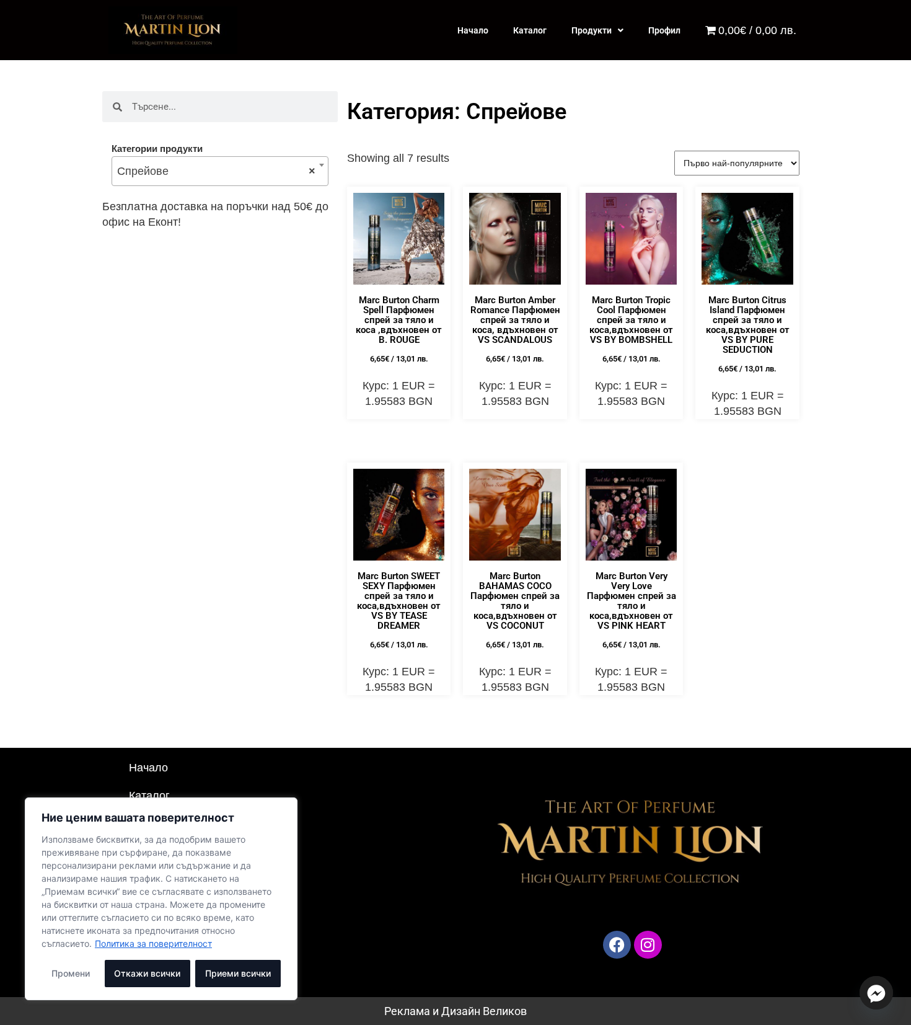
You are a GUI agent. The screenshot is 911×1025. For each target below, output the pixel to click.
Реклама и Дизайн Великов (455, 1011)
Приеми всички (238, 973)
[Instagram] (648, 945)
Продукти (591, 30)
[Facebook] (617, 945)
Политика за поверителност (153, 943)
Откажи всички (147, 973)
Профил (664, 30)
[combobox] (220, 171)
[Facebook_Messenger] (876, 992)
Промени (70, 973)
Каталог (530, 30)
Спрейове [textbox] (216, 171)
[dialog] (161, 898)
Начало (472, 30)
